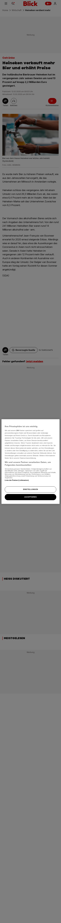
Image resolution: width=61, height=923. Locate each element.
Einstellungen (30, 489)
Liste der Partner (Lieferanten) (17, 480)
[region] (30, 461)
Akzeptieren (30, 497)
